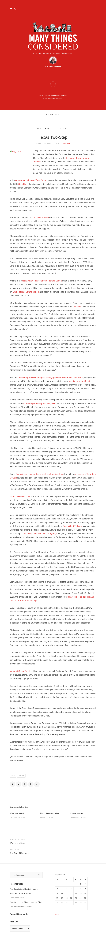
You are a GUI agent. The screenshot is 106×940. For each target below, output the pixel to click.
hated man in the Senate (79, 381)
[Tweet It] (18, 784)
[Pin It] (31, 784)
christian (66, 143)
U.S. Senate (64, 129)
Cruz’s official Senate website (26, 292)
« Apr (57, 914)
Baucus (40, 129)
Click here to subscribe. (53, 98)
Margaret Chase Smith (20, 671)
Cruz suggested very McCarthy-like (39, 403)
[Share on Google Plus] (25, 784)
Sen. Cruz (23, 184)
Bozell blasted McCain (20, 496)
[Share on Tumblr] (37, 784)
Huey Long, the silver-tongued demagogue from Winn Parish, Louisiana (50, 377)
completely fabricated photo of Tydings (39, 533)
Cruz (13, 775)
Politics (21, 775)
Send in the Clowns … (19, 898)
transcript (77, 307)
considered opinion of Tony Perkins (31, 180)
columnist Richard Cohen (42, 281)
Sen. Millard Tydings (72, 526)
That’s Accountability (49, 813)
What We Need (17, 813)
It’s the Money (76, 813)
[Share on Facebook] (12, 784)
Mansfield (50, 129)
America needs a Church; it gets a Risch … (27, 902)
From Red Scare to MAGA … (21, 893)
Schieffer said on (41, 217)
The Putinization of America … (22, 907)
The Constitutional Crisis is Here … (24, 889)
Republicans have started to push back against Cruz (39, 474)
